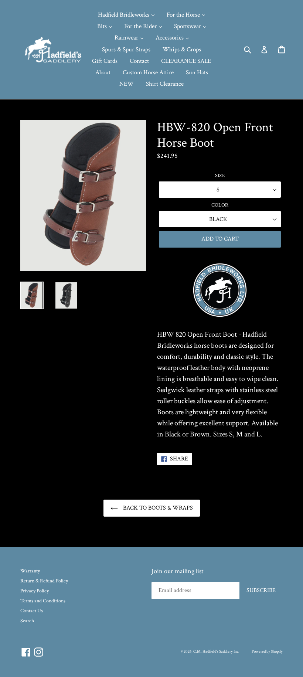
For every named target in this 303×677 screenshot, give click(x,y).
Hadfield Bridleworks (124, 15)
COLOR (219, 205)
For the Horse (184, 15)
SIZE (220, 175)
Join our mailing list (178, 571)
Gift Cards (105, 61)
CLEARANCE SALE (186, 61)
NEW (126, 84)
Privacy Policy (34, 591)
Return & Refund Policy (44, 581)
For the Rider (141, 26)
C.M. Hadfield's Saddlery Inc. (216, 651)
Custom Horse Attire (148, 72)
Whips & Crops (182, 49)
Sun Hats (197, 72)
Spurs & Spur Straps (126, 49)
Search (27, 621)
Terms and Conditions (42, 601)
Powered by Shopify (267, 651)
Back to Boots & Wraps (157, 508)
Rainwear (127, 38)
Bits (102, 26)
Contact (139, 61)
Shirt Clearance (165, 84)
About (102, 72)
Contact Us (31, 611)
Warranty (30, 571)
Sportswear (188, 26)
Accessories (170, 38)
